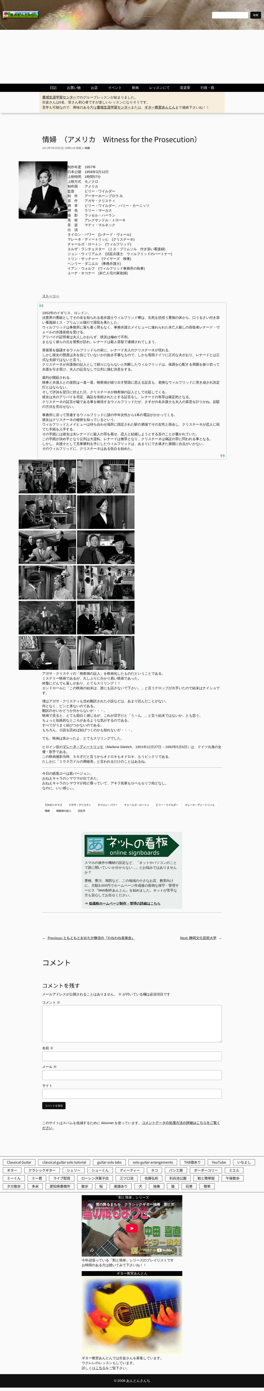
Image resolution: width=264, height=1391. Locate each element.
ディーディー (130, 1170)
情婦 (47, 811)
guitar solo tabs (109, 1162)
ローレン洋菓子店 (95, 1178)
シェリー (73, 1170)
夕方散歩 (14, 1186)
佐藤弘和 (151, 1178)
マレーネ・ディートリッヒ (83, 746)
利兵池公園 (177, 1178)
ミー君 (37, 1178)
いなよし (244, 1162)
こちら (100, 1367)
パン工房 (176, 1170)
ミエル (234, 1170)
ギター (12, 1170)
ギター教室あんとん (160, 107)
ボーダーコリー (206, 1170)
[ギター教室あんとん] (132, 1353)
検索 (255, 15)
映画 (87, 148)
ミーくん (14, 1178)
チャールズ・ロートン (136, 805)
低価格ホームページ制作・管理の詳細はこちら (125, 903)
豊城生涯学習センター (59, 97)
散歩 (84, 1186)
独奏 (156, 1186)
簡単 (207, 1186)
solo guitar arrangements (153, 1162)
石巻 (189, 1186)
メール (49, 1067)
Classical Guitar (19, 1162)
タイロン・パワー (108, 805)
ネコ (154, 1170)
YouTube (219, 1162)
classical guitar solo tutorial (64, 1162)
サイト (47, 1085)
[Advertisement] (132, 57)
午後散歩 (232, 1178)
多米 (35, 1186)
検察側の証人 (63, 811)
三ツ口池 (126, 1178)
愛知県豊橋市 (60, 1186)
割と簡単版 (206, 1178)
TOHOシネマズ (53, 805)
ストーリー (50, 295)
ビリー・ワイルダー (167, 805)
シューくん (100, 1170)
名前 (47, 1048)
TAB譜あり (192, 1162)
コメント (51, 1002)
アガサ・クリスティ (80, 805)
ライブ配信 (61, 1178)
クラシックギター (42, 1170)
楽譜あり (121, 1186)
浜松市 (81, 811)
